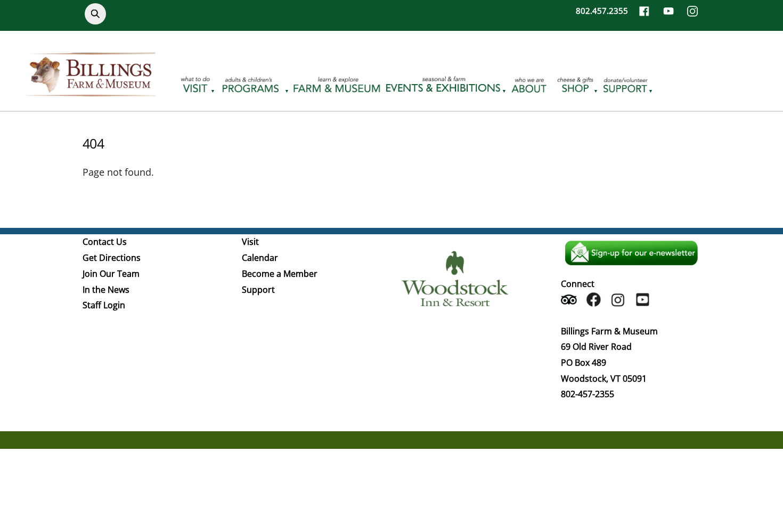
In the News (106, 289)
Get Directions (112, 258)
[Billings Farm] (90, 90)
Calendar (260, 258)
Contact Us (105, 242)
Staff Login (104, 305)
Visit (250, 242)
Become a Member (279, 274)
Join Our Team (111, 274)
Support (258, 289)
